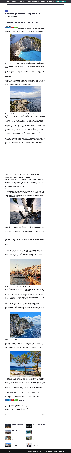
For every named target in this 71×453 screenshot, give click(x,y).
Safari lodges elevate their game (17, 424)
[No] (69, 1)
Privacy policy (63, 1)
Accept (58, 1)
